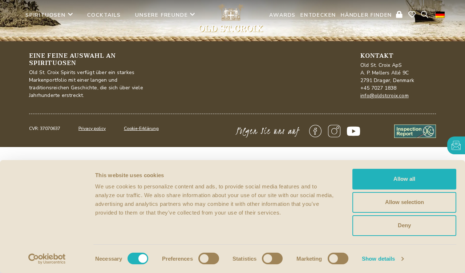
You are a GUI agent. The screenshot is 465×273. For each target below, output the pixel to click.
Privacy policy (92, 128)
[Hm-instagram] (334, 131)
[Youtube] (353, 131)
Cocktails (104, 15)
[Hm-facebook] (315, 131)
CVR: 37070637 (44, 128)
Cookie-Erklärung (141, 128)
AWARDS (282, 15)
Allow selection (404, 202)
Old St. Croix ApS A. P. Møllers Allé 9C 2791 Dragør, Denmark (387, 73)
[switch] (208, 258)
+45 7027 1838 (378, 88)
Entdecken (318, 15)
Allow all (404, 179)
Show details (378, 259)
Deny (404, 225)
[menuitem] (440, 14)
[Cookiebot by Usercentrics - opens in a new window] (47, 258)
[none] (440, 14)
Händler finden (366, 15)
